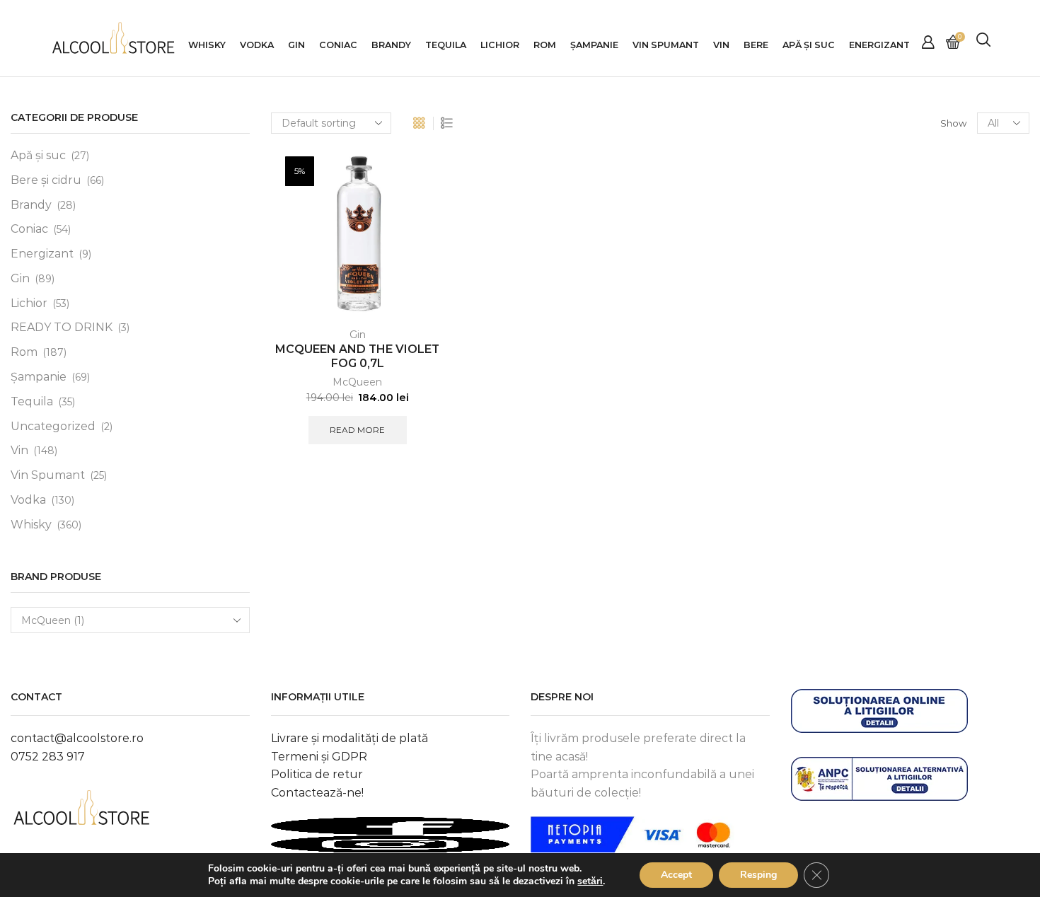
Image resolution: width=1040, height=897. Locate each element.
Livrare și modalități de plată (349, 738)
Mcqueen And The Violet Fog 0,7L (357, 356)
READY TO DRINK (61, 327)
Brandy (391, 45)
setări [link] (590, 881)
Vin (721, 45)
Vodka (257, 45)
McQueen (357, 382)
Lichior (499, 45)
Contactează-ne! (317, 792)
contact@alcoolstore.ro (77, 738)
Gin (296, 45)
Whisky (207, 45)
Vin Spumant (665, 45)
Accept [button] (676, 874)
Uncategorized (53, 426)
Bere (756, 45)
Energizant (879, 45)
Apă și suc (38, 155)
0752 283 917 (48, 756)
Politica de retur (317, 774)
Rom (544, 45)
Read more (357, 429)
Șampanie (594, 45)
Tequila (445, 45)
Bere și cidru (46, 180)
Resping (758, 874)
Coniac (338, 45)
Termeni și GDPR (319, 756)
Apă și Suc (808, 45)
